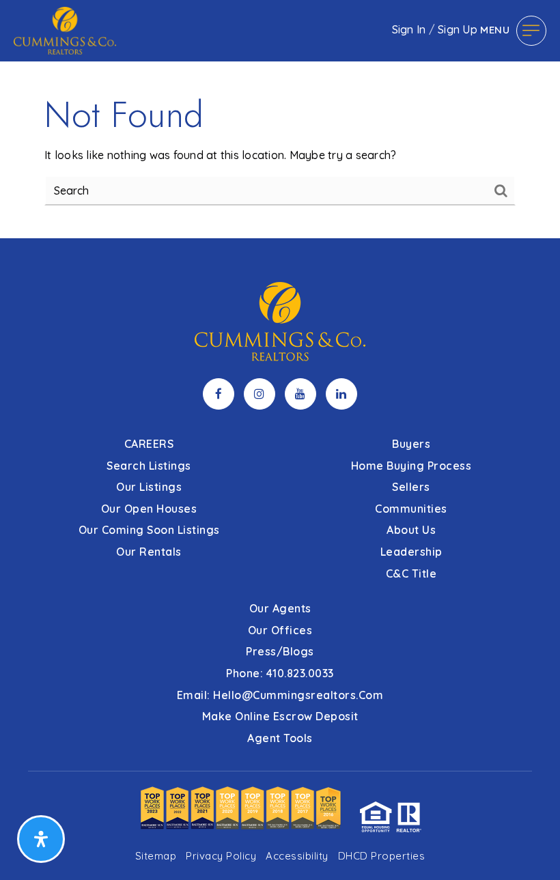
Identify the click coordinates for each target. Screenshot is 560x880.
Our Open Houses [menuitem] (149, 508)
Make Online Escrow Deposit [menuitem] (280, 716)
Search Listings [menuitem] (149, 465)
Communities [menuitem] (411, 508)
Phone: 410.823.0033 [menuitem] (280, 673)
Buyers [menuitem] (411, 444)
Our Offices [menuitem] (280, 630)
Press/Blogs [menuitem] (280, 651)
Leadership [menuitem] (411, 551)
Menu (494, 29)
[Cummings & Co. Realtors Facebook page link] (218, 394)
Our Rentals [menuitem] (149, 551)
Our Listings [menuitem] (149, 487)
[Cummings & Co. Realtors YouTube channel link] (300, 394)
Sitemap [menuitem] (156, 855)
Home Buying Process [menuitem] (411, 465)
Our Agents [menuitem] (280, 608)
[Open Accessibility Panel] (41, 839)
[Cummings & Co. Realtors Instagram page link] (259, 394)
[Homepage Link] (65, 29)
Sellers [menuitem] (411, 487)
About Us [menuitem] (411, 530)
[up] (529, 848)
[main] (280, 119)
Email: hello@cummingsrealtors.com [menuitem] (280, 695)
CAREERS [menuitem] (149, 444)
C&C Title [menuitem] (411, 573)
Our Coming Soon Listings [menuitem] (149, 530)
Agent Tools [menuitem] (280, 738)
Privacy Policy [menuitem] (221, 855)
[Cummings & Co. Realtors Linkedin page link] (341, 394)
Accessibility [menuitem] (297, 855)
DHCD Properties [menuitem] (381, 855)
